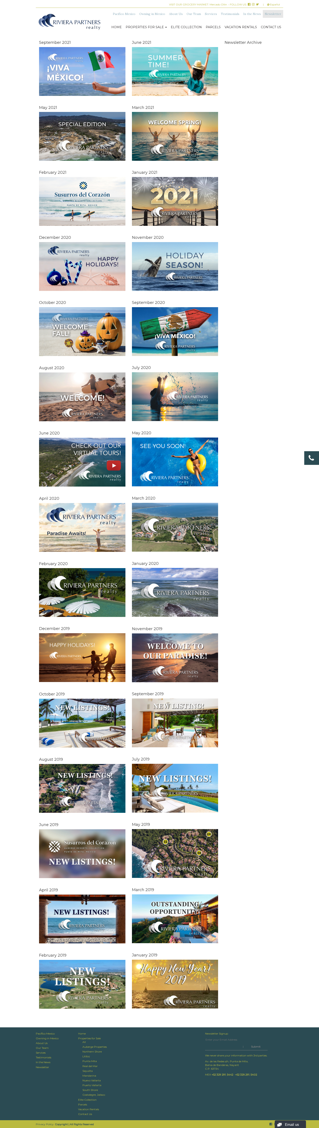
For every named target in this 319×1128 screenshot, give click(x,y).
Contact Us (271, 27)
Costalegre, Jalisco (93, 1094)
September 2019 (148, 694)
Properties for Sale (145, 27)
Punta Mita (89, 1061)
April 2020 (49, 498)
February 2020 (53, 563)
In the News (252, 14)
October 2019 (52, 694)
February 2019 (52, 955)
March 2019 (143, 889)
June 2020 (49, 433)
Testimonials (230, 14)
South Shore (90, 1090)
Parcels (213, 27)
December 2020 (55, 237)
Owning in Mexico (152, 14)
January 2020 (145, 563)
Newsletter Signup (216, 1033)
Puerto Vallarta (91, 1085)
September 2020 (148, 302)
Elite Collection (186, 27)
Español (274, 4)
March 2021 (143, 107)
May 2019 (141, 824)
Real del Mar (90, 1066)
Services (211, 14)
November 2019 (147, 628)
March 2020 (143, 498)
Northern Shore (92, 1051)
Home (116, 27)
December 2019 (54, 628)
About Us (176, 14)
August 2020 (51, 368)
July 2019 (141, 759)
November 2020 (148, 237)
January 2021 (144, 172)
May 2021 (48, 107)
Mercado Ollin (218, 4)
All (84, 1042)
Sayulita (87, 1070)
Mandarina (89, 1075)
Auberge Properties (94, 1046)
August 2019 (51, 759)
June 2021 (141, 42)
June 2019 (48, 824)
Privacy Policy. (45, 1124)
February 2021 (52, 172)
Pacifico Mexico (124, 14)
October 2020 (52, 302)
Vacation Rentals (241, 27)
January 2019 (144, 955)
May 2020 (141, 433)
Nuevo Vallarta (91, 1080)
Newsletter (273, 14)
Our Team (194, 14)
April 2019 (48, 890)
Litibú (86, 1056)
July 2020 (141, 367)
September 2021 (55, 42)
